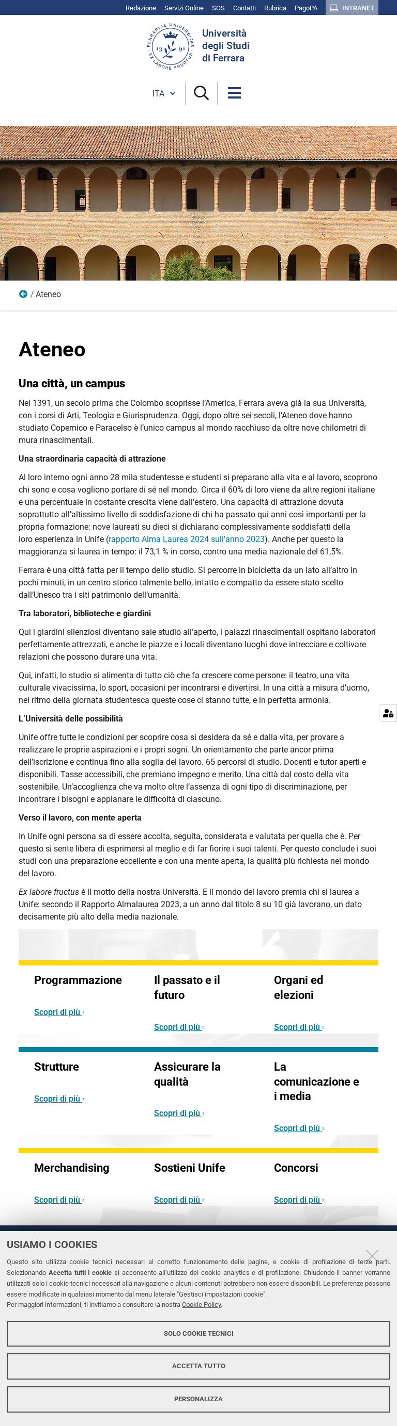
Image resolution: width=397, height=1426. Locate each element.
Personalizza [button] (198, 1399)
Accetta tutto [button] (198, 1366)
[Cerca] (201, 93)
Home (24, 296)
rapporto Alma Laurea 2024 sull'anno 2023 (187, 539)
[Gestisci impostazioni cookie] (388, 713)
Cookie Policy (201, 1304)
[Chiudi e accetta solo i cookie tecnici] (372, 1256)
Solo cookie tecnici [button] (199, 1333)
